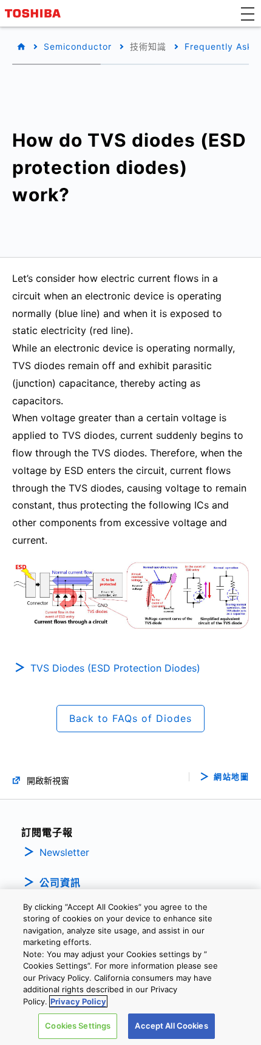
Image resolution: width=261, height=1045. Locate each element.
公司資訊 (60, 882)
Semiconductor (78, 46)
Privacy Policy (78, 1001)
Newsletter (64, 852)
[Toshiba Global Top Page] (34, 13)
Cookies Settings (77, 1025)
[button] (247, 13)
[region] (130, 967)
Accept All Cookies (171, 1025)
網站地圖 (231, 776)
